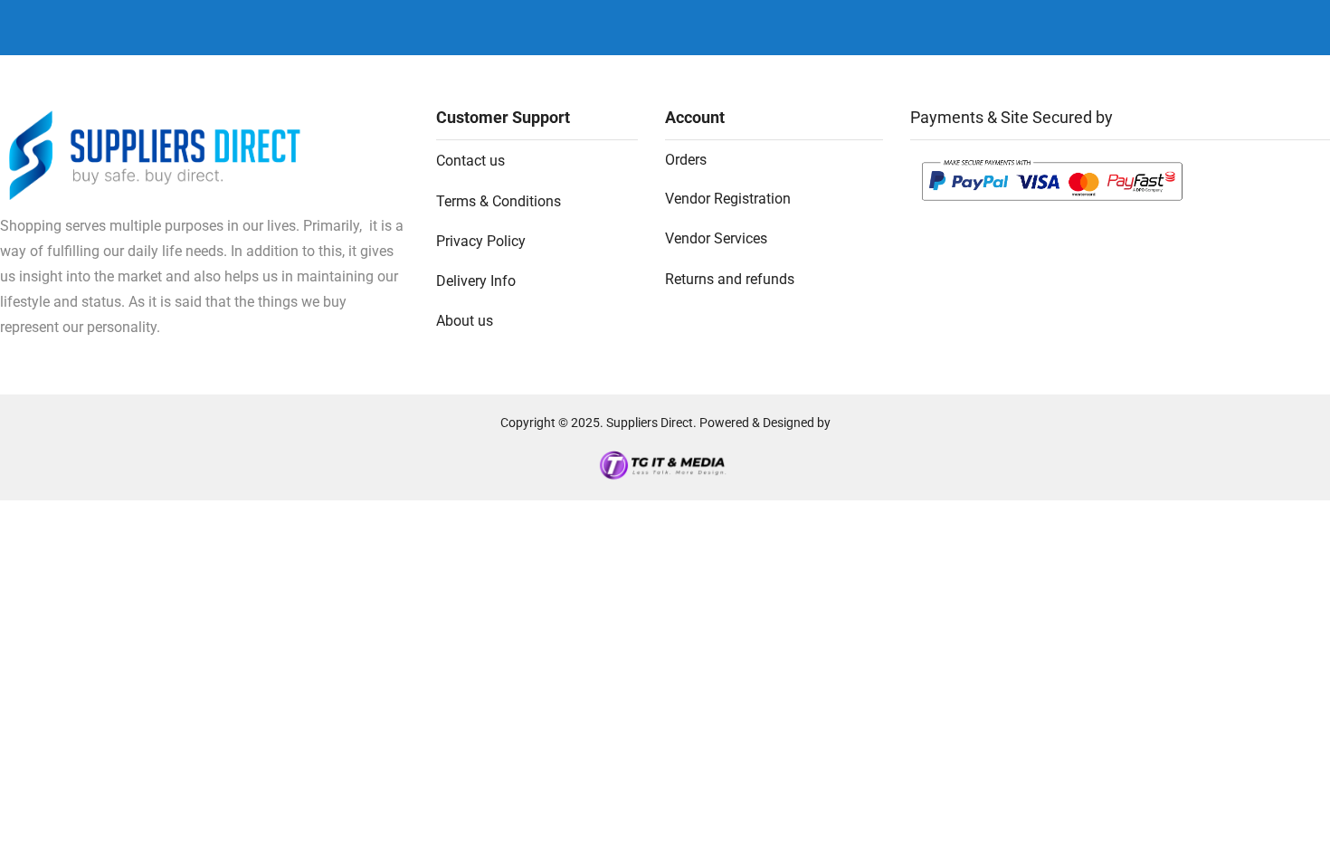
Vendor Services (716, 238)
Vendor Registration (728, 198)
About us (464, 320)
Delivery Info (476, 281)
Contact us (470, 160)
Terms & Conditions (498, 201)
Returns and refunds (729, 279)
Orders (686, 159)
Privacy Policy (481, 241)
